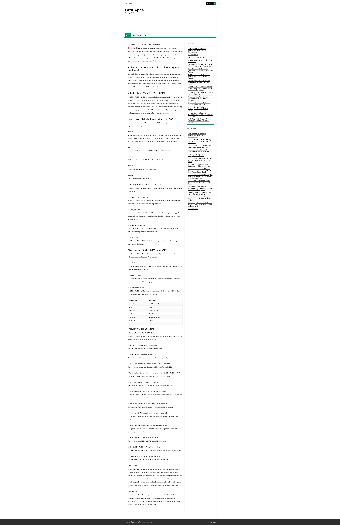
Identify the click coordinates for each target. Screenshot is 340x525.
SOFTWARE (137, 35)
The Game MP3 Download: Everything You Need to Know (198, 150)
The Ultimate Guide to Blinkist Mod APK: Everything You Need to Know (200, 182)
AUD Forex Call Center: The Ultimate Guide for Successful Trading (198, 120)
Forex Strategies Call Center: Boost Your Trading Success (200, 93)
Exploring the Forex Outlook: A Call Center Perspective (199, 103)
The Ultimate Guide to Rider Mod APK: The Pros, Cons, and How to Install (200, 160)
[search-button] (215, 3)
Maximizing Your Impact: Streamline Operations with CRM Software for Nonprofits (200, 188)
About (126, 3)
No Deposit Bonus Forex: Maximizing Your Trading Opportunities (197, 50)
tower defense (193, 209)
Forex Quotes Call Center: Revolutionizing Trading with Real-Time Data (200, 114)
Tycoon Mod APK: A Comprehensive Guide (196, 155)
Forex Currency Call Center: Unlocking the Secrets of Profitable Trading (200, 70)
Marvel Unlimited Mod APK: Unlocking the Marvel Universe (199, 165)
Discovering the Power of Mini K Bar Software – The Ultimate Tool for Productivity (200, 204)
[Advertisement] (183, 19)
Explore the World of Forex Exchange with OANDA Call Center (198, 108)
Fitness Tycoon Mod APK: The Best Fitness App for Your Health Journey (199, 82)
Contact (130, 3)
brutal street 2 (193, 55)
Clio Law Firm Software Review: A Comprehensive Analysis (200, 193)
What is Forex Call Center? (197, 57)
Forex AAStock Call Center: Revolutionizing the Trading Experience (198, 98)
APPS (128, 35)
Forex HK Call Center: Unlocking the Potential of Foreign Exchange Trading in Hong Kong (200, 88)
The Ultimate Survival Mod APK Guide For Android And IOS (199, 146)
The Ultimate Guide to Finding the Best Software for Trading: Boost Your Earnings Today (200, 176)
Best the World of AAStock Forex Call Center (200, 61)
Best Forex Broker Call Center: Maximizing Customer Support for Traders (200, 76)
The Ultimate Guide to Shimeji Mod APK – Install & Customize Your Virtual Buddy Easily (199, 170)
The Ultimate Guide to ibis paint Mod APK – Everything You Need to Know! (200, 198)
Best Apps (134, 10)
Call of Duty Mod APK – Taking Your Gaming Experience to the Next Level (199, 141)
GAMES (147, 35)
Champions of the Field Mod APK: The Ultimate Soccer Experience (200, 65)
